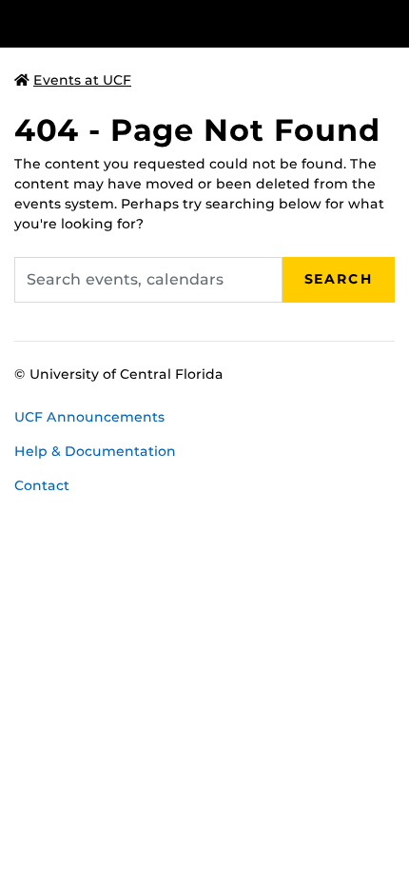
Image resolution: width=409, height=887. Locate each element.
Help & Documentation (95, 451)
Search (338, 278)
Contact (41, 485)
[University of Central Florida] (144, 23)
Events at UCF (82, 80)
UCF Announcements (89, 416)
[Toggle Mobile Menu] (390, 22)
